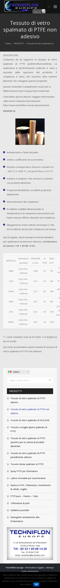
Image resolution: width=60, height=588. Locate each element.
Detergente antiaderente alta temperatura (24, 519)
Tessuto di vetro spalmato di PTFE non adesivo (29, 411)
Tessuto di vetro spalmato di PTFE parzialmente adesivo (27, 455)
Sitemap (50, 567)
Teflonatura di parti (20, 503)
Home (8, 43)
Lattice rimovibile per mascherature (28, 478)
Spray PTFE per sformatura (24, 471)
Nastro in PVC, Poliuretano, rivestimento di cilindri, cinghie (30, 487)
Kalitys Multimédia (30, 571)
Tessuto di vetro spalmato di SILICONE (29, 420)
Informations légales (34, 567)
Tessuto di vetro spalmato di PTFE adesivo (27, 400)
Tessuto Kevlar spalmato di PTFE (27, 464)
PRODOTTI (19, 43)
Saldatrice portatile (19, 510)
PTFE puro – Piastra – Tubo (24, 496)
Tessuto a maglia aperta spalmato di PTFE (28, 429)
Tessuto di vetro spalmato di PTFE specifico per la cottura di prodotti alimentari (27, 442)
